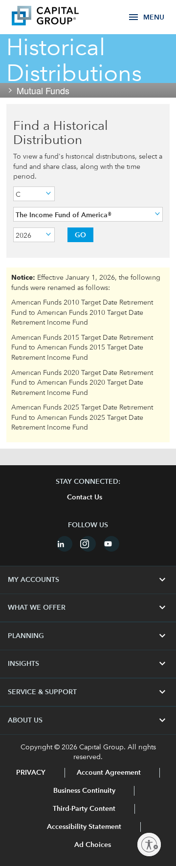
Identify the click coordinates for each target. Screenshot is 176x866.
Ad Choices (91, 845)
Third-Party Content (84, 808)
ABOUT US (88, 720)
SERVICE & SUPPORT (88, 692)
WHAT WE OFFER (88, 608)
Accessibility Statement (84, 827)
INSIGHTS (88, 664)
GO (80, 234)
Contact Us (84, 497)
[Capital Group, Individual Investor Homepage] (60, 17)
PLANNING (88, 636)
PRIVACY (30, 772)
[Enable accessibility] (149, 844)
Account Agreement (109, 772)
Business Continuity (84, 790)
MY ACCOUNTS (88, 580)
